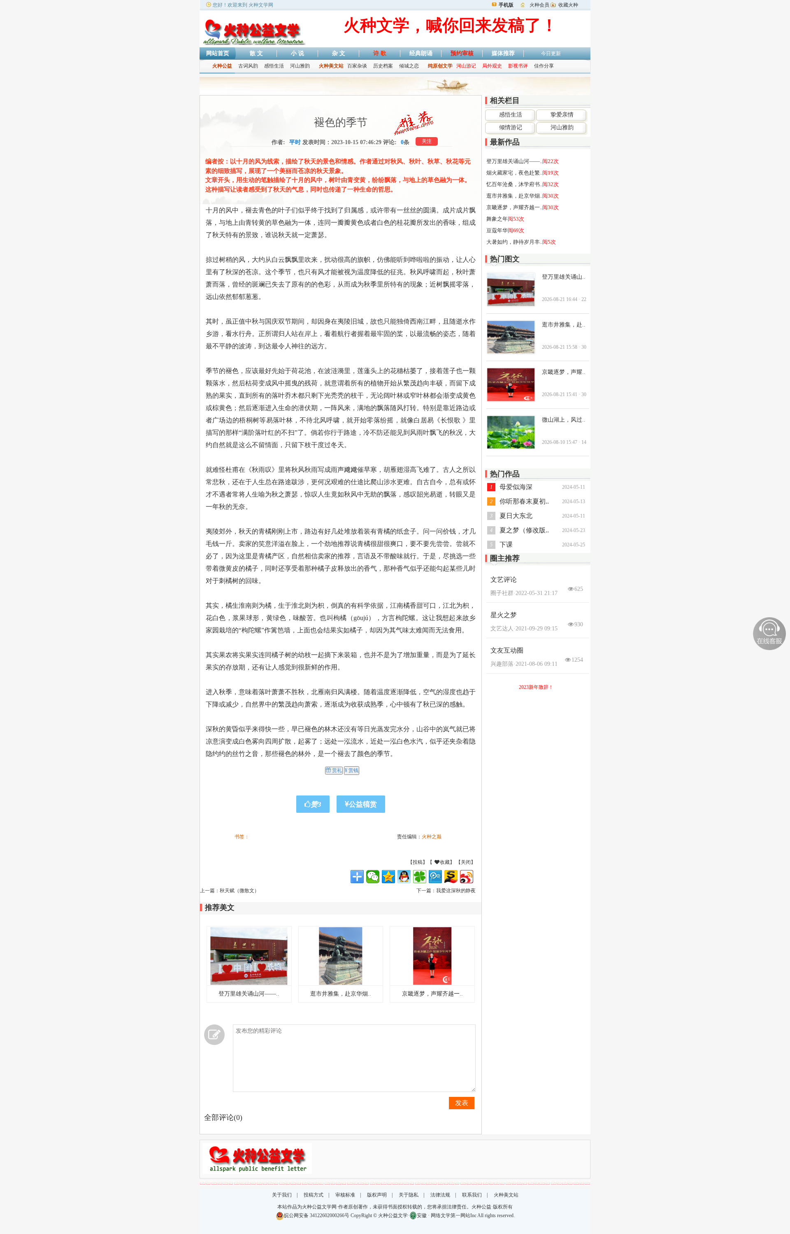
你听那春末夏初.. (524, 501)
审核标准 (345, 1195)
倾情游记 (510, 127)
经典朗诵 (420, 53)
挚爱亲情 (562, 115)
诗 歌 (379, 53)
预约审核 (462, 53)
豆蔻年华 (497, 230)
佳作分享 (544, 66)
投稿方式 (313, 1195)
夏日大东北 (516, 515)
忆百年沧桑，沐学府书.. (514, 184)
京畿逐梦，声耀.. (564, 372)
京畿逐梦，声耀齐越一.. (432, 994)
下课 (506, 544)
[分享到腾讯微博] (435, 876)
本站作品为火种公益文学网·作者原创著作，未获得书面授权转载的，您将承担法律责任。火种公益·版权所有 (395, 1207)
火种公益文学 (393, 1215)
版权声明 (377, 1195)
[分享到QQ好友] (404, 876)
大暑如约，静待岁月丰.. (514, 242)
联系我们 (472, 1195)
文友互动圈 (506, 650)
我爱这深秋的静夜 (456, 890)
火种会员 (539, 5)
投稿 (418, 862)
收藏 (458, 862)
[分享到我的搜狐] (451, 876)
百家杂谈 (357, 66)
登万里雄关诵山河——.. (248, 994)
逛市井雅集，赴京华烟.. (340, 994)
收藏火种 (568, 5)
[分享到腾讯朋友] (419, 876)
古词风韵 (248, 66)
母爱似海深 (516, 486)
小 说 (297, 53)
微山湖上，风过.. (564, 420)
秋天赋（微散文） (239, 890)
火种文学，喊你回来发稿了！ (451, 25)
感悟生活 (274, 66)
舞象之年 (497, 219)
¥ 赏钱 (351, 770)
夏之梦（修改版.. (524, 530)
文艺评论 (503, 579)
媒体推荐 (503, 53)
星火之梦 (503, 614)
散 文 (256, 53)
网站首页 (217, 53)
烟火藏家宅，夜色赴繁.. (514, 173)
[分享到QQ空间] (388, 876)
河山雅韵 (300, 66)
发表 (461, 1102)
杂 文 (338, 53)
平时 (295, 142)
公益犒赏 (363, 804)
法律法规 (440, 1195)
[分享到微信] (372, 876)
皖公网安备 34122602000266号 (316, 1215)
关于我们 (282, 1195)
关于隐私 (408, 1195)
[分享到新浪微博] (466, 876)
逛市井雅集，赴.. (564, 325)
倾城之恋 (409, 66)
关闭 (466, 862)
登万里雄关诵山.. (564, 277)
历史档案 (383, 66)
